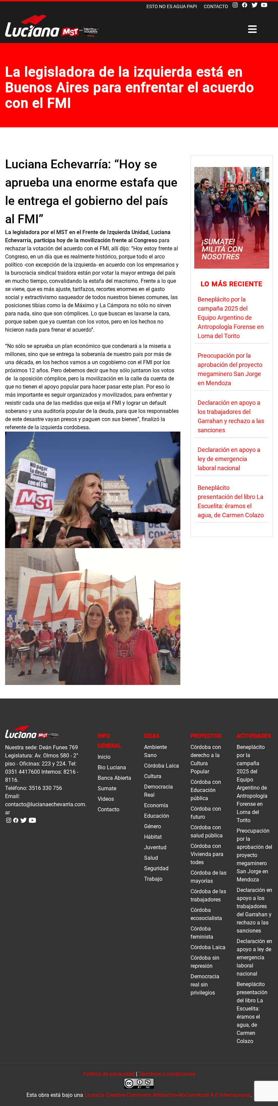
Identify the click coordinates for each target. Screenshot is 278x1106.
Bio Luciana (112, 767)
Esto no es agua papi (171, 6)
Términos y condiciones (167, 1074)
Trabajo (153, 879)
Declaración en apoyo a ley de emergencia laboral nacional (229, 459)
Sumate (107, 788)
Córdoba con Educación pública (206, 790)
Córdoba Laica (161, 766)
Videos (106, 799)
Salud (151, 858)
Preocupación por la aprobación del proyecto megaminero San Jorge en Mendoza (254, 855)
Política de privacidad (109, 1074)
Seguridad (156, 868)
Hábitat (153, 837)
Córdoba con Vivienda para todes (207, 854)
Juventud (155, 847)
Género (152, 826)
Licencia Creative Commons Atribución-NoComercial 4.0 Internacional (167, 1095)
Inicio (104, 757)
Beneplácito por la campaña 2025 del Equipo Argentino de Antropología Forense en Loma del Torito (231, 317)
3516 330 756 (45, 788)
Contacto (216, 6)
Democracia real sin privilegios (205, 984)
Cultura (152, 776)
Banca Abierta (114, 778)
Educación (156, 816)
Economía (156, 805)
